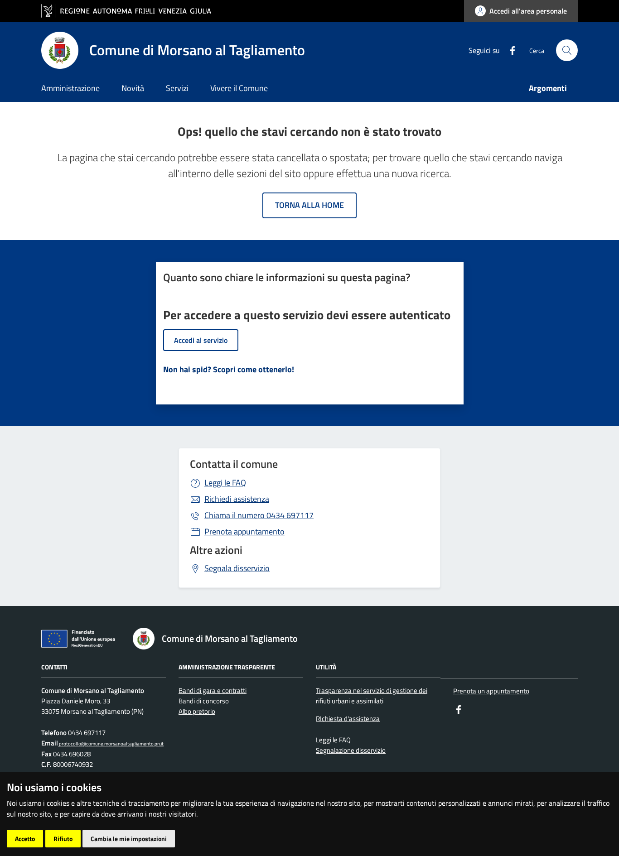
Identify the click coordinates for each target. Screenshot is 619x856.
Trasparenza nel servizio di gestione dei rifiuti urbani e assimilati (371, 695)
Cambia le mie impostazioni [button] (129, 838)
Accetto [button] (25, 838)
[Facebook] (509, 49)
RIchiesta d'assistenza (348, 718)
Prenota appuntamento (244, 531)
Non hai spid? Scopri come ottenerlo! (228, 369)
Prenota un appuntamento (491, 691)
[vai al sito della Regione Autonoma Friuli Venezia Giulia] (130, 11)
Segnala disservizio (237, 568)
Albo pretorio (197, 711)
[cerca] (567, 50)
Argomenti (548, 88)
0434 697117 (259, 515)
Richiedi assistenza (236, 499)
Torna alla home (309, 205)
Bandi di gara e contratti (213, 690)
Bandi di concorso (204, 701)
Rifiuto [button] (63, 838)
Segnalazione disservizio (351, 750)
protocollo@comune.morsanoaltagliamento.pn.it (111, 743)
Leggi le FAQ (225, 482)
